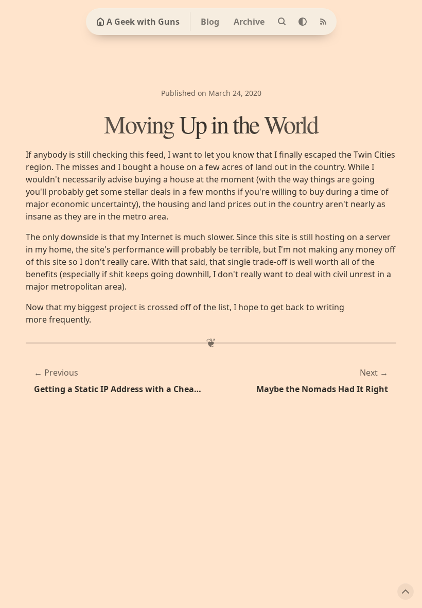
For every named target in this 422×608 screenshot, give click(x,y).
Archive (249, 21)
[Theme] (302, 21)
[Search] (282, 21)
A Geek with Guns (143, 21)
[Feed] (323, 21)
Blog (210, 21)
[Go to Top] (405, 591)
